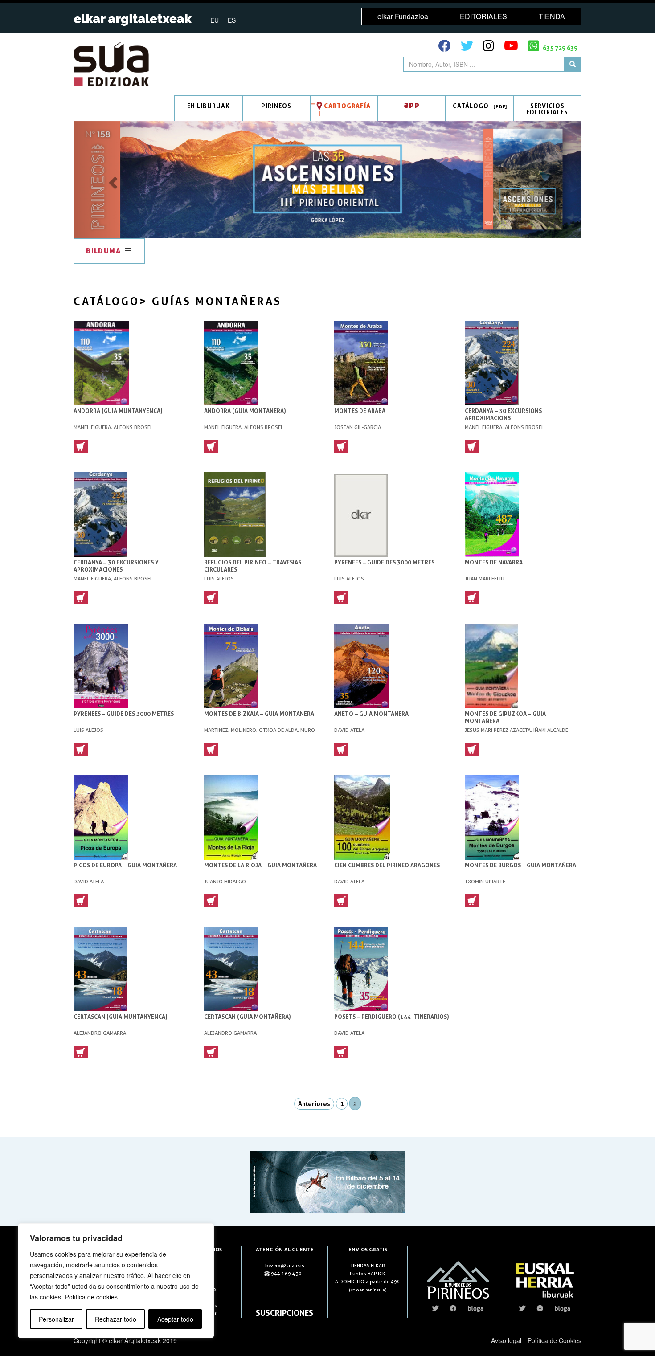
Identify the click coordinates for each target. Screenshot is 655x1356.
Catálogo (471, 106)
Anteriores (314, 1103)
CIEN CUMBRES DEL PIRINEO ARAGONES (387, 865)
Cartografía (347, 106)
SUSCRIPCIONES (284, 1313)
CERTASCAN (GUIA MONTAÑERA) (247, 1016)
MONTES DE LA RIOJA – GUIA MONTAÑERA (260, 865)
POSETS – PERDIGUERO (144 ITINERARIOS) (391, 1016)
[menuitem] (214, 19)
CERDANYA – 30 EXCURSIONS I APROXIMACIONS (505, 414)
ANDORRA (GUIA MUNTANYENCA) (118, 410)
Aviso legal (506, 1340)
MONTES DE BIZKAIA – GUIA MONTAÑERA (259, 713)
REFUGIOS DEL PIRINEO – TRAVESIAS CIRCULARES (252, 566)
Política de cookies (91, 1296)
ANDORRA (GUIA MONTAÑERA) (245, 410)
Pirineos (276, 106)
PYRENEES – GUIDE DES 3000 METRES (384, 562)
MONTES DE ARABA (359, 410)
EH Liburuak (208, 106)
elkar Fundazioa (402, 16)
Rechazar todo (115, 1319)
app (412, 104)
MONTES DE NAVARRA (494, 562)
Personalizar (56, 1319)
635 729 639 (559, 48)
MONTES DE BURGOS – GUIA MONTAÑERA (520, 865)
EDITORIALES (483, 16)
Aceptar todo (175, 1319)
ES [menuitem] (232, 20)
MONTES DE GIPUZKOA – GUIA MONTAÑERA (505, 717)
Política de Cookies (554, 1340)
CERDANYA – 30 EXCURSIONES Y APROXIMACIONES (116, 566)
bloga (475, 1308)
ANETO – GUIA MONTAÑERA (371, 713)
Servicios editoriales (547, 109)
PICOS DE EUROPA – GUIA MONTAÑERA (125, 865)
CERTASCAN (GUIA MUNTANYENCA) (121, 1016)
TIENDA (552, 16)
